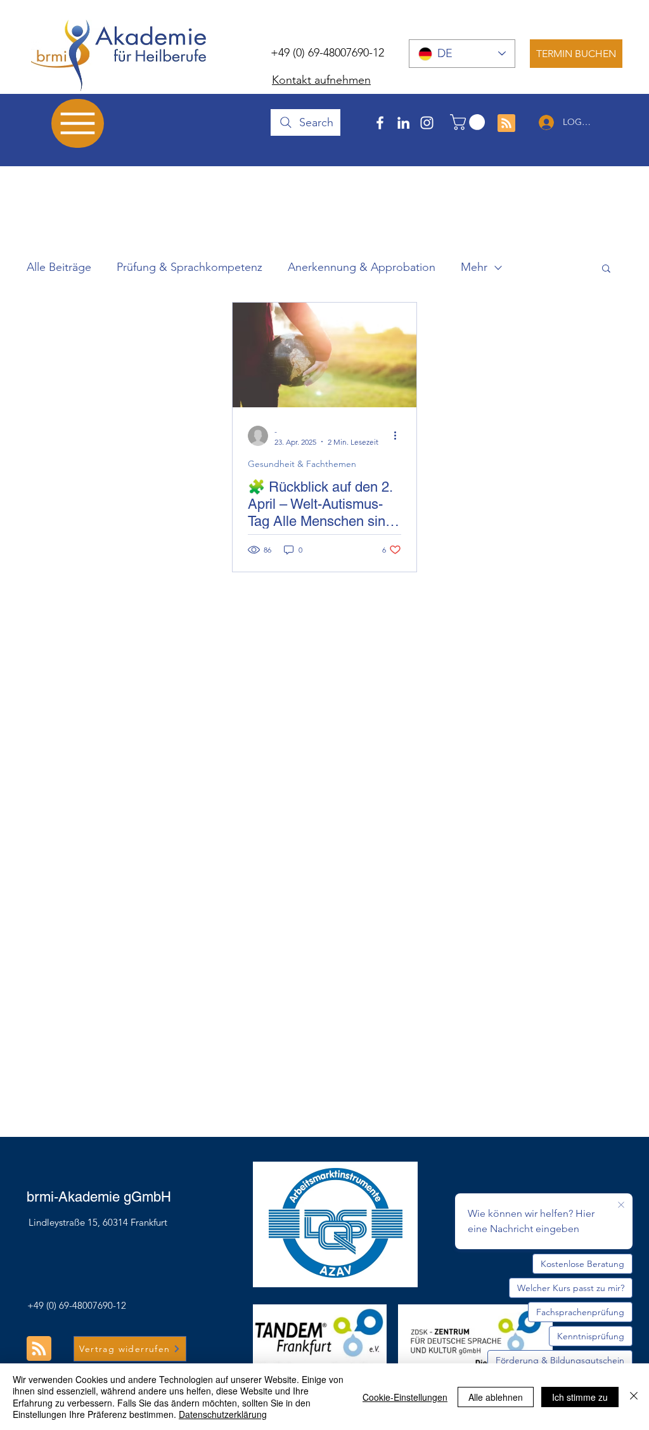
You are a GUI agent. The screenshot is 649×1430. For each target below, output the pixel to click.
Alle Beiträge (59, 267)
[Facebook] (380, 122)
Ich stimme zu (580, 1397)
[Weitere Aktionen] (399, 435)
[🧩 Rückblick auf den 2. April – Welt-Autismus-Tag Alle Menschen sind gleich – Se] (324, 355)
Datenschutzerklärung (223, 1414)
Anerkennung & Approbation (361, 267)
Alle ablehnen (495, 1397)
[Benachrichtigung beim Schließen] (621, 1205)
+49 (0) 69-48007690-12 (327, 53)
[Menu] (77, 123)
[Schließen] (633, 1397)
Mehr (474, 267)
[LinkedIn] (403, 122)
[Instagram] (426, 122)
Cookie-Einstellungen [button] (405, 1397)
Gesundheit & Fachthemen (302, 463)
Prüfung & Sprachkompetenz (189, 267)
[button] (469, 122)
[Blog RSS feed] (506, 123)
